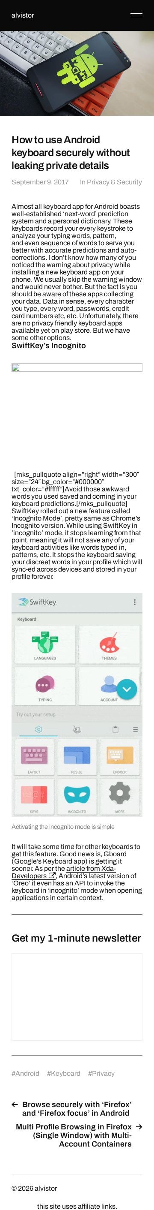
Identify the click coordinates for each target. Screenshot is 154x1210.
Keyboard (65, 1073)
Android (27, 1073)
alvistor (23, 15)
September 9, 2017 (40, 182)
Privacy (103, 1073)
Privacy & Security (114, 182)
